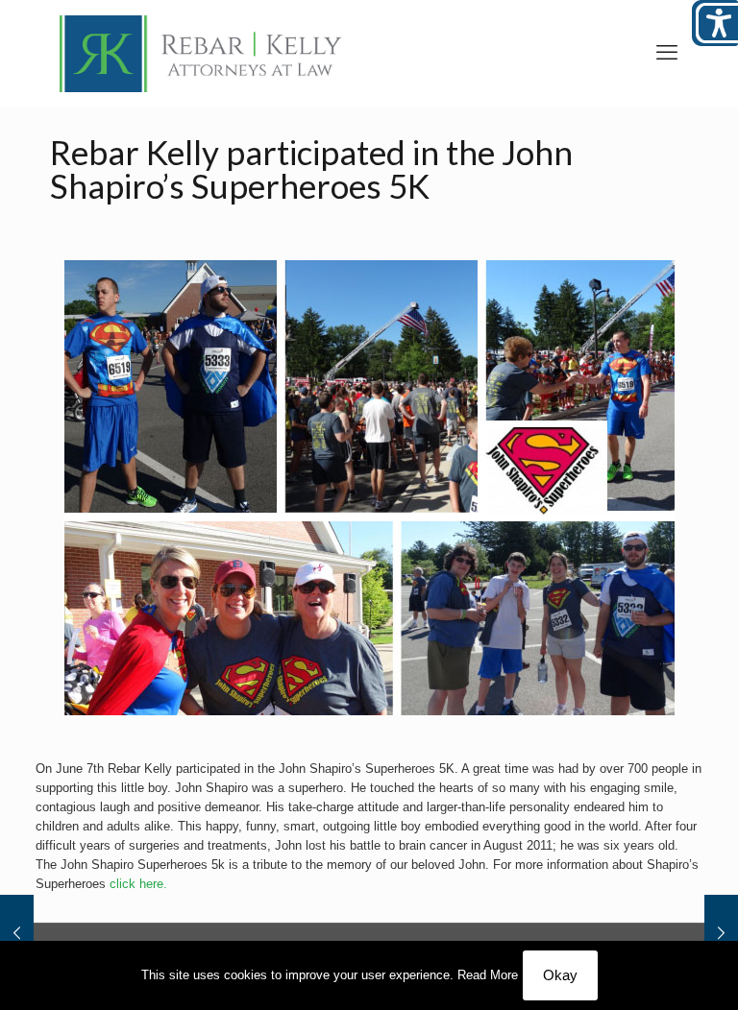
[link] (201, 53)
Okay (560, 975)
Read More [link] (487, 975)
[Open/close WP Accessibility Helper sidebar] (715, 23)
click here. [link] (138, 884)
